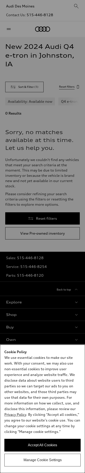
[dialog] (42, 409)
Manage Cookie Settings (43, 460)
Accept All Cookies (42, 445)
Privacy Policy (15, 414)
